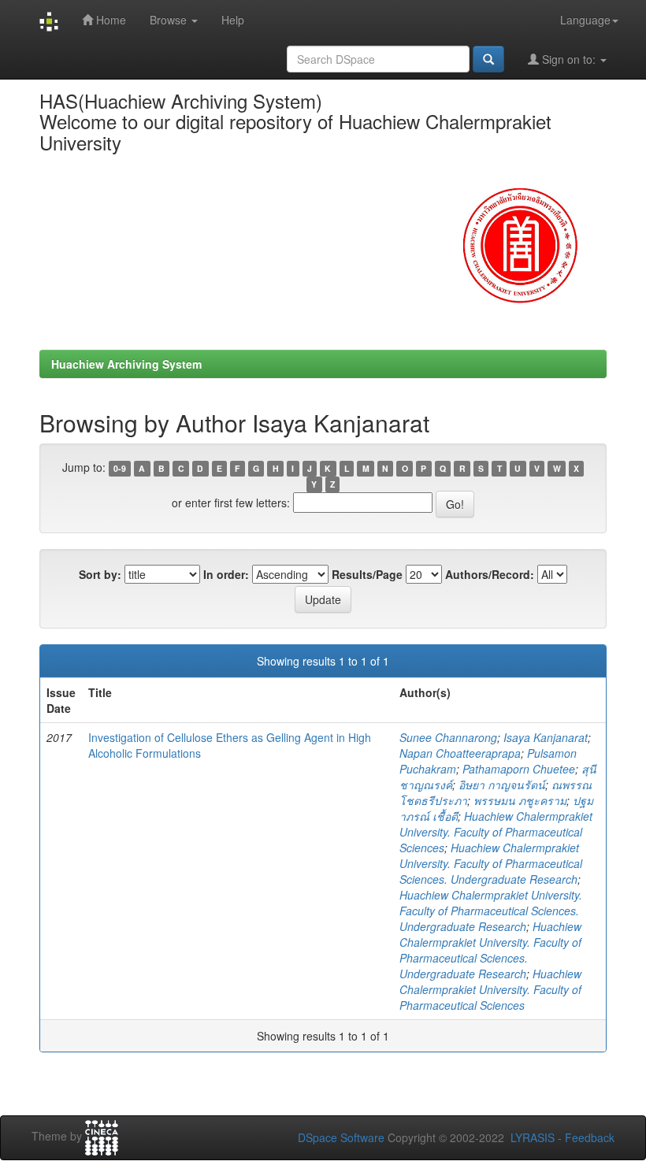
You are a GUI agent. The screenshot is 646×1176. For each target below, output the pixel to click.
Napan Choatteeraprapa (460, 753)
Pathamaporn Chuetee (518, 769)
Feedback (589, 1137)
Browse (170, 20)
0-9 (119, 468)
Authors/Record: (489, 574)
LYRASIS (532, 1137)
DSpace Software (341, 1137)
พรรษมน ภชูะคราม (519, 800)
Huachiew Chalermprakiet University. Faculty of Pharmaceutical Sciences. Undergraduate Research (490, 863)
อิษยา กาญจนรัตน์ (502, 784)
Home (109, 20)
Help (232, 20)
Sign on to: (569, 59)
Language (585, 20)
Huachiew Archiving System (126, 364)
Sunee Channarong (448, 737)
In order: (226, 574)
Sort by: (100, 574)
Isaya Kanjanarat (545, 737)
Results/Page (367, 574)
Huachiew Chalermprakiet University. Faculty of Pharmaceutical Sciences (495, 831)
